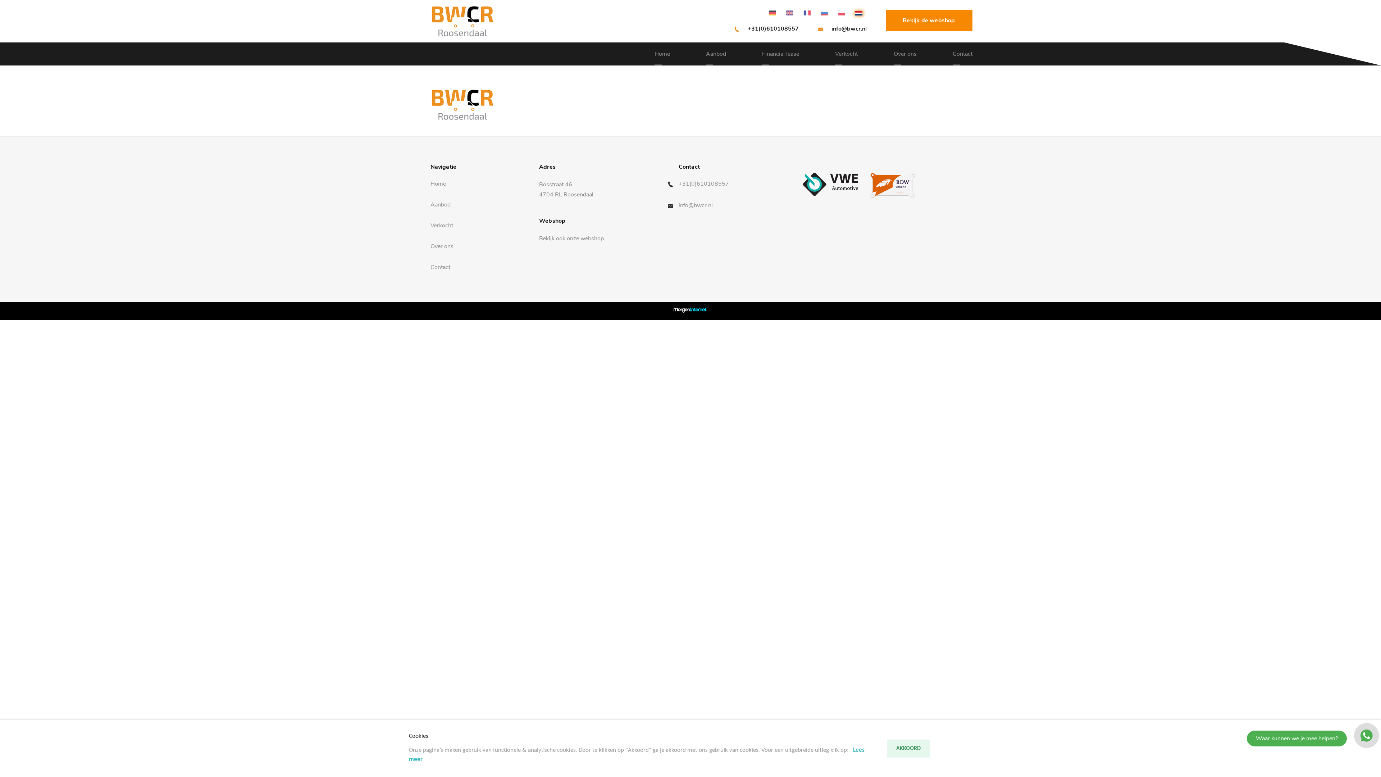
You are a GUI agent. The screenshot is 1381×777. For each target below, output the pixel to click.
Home (662, 54)
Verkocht (846, 54)
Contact (962, 54)
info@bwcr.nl (849, 29)
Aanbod (716, 54)
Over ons (905, 54)
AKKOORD (908, 748)
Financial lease (780, 54)
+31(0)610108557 (773, 29)
